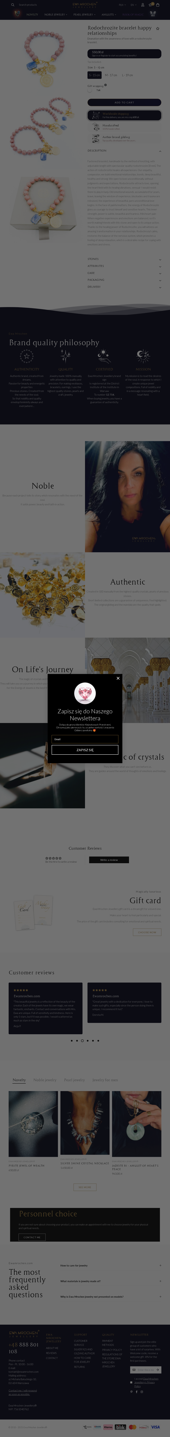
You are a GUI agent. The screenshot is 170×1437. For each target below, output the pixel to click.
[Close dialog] (118, 678)
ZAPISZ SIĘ (85, 750)
